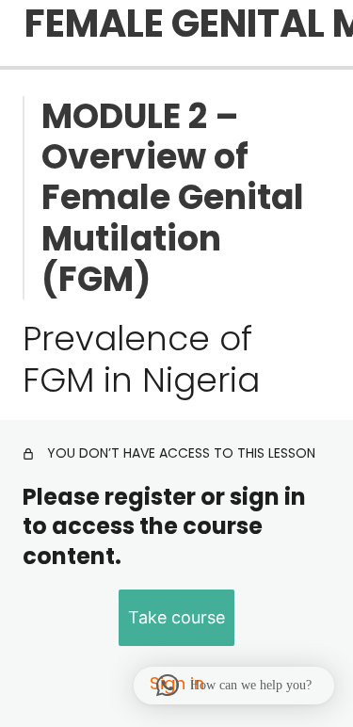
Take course (176, 617)
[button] (234, 685)
